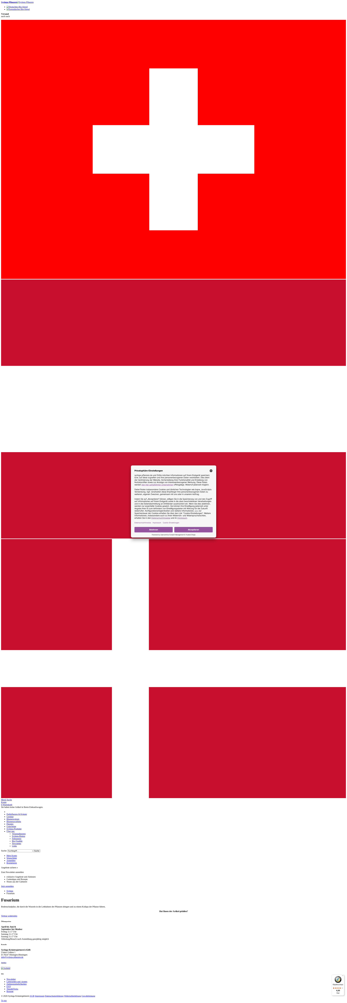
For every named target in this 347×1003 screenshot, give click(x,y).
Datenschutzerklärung (54, 996)
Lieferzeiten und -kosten (17, 981)
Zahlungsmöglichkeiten (17, 984)
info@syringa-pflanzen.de (12, 957)
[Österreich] (173, 538)
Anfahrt (3, 962)
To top (4, 1000)
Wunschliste (12, 858)
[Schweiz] (173, 278)
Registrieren (12, 863)
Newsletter (11, 979)
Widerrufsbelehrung (72, 996)
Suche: (4, 851)
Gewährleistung (88, 996)
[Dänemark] (173, 797)
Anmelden (11, 860)
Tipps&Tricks (12, 989)
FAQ (9, 986)
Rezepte (10, 991)
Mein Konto (12, 855)
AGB (32, 996)
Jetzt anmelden (7, 886)
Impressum (39, 996)
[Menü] (342, 976)
